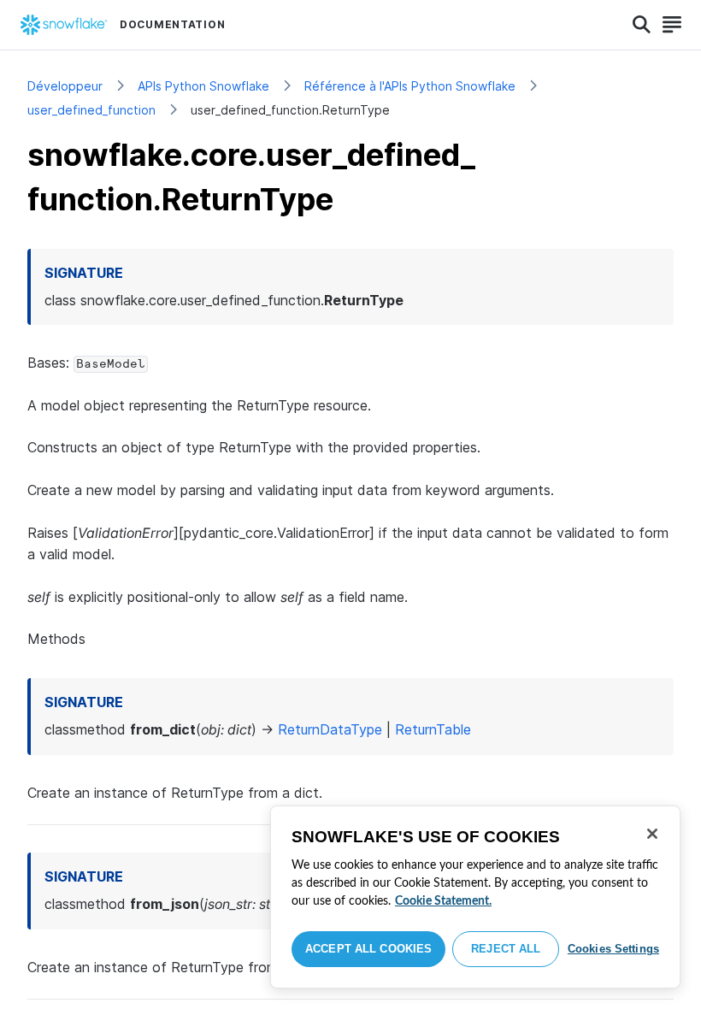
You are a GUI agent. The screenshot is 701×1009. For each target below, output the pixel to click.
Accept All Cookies (368, 948)
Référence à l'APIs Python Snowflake (409, 86)
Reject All (505, 948)
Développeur (65, 86)
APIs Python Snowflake (203, 86)
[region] (475, 896)
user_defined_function (91, 110)
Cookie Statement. (443, 901)
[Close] (652, 834)
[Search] (641, 24)
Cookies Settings (613, 948)
